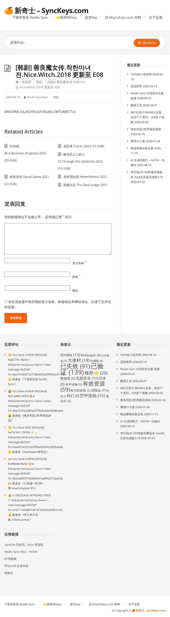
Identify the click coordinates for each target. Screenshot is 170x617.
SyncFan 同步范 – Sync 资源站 (23, 545)
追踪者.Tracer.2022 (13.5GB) (83, 146)
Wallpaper (91, 355)
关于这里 (155, 17)
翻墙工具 (136, 105)
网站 (75, 291)
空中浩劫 (92, 395)
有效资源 (82, 386)
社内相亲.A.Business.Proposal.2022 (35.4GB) (25, 153)
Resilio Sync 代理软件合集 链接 (140, 369)
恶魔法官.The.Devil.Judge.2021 (85, 185)
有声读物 (73, 384)
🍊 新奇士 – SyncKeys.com (46, 10)
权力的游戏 (80, 390)
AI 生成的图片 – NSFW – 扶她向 (140, 421)
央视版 (96, 361)
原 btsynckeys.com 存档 (123, 17)
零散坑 (8, 573)
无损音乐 (87, 378)
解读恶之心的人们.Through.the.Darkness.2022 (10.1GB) (80, 161)
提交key (91, 17)
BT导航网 (10, 559)
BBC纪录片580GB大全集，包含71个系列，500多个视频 (147, 117)
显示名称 (79, 263)
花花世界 (136, 86)
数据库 (67, 378)
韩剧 (39, 82)
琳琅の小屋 (138, 141)
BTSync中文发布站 (16, 566)
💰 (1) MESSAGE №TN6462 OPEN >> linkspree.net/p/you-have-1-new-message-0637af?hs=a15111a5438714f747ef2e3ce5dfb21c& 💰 (35, 505)
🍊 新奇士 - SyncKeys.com (149, 610)
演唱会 (98, 390)
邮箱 (76, 277)
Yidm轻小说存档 (141, 74)
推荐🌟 (96, 373)
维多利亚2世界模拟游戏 (146, 129)
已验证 (82, 368)
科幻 (73, 395)
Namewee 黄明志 (35, 452)
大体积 (79, 360)
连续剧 (26, 82)
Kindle (70, 354)
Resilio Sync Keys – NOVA (20, 552)
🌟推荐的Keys (66, 17)
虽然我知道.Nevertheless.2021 (85, 177)
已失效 (75, 366)
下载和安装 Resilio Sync (30, 17)
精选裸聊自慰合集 (142, 148)
